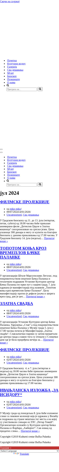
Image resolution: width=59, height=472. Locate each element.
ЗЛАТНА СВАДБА (16, 303)
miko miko (15, 208)
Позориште (13, 79)
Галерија (12, 66)
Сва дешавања (15, 69)
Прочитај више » (35, 296)
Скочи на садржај (10, 1)
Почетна (12, 60)
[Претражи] (40, 89)
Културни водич (16, 63)
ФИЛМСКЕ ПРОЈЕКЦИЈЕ (24, 202)
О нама (11, 82)
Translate (24, 454)
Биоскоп (12, 76)
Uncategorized (14, 214)
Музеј (10, 73)
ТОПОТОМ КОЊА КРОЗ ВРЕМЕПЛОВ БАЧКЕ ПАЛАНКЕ (23, 252)
